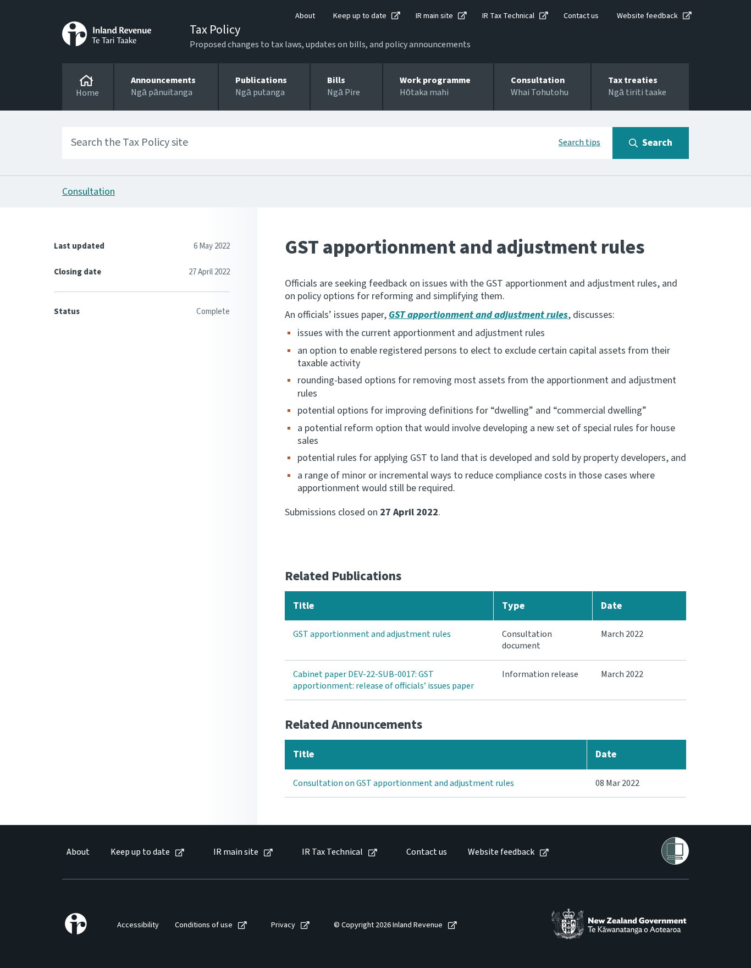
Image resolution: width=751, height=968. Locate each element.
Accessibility (138, 925)
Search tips (579, 142)
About (305, 15)
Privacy (283, 925)
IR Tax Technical (508, 15)
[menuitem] (77, 852)
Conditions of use (204, 925)
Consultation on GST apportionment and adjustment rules (403, 783)
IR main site (434, 15)
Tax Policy (215, 29)
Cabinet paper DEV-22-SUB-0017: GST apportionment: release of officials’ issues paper (383, 680)
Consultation (88, 192)
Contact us (581, 15)
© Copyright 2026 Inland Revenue (388, 925)
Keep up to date (359, 15)
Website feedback (647, 15)
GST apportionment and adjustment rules (478, 315)
